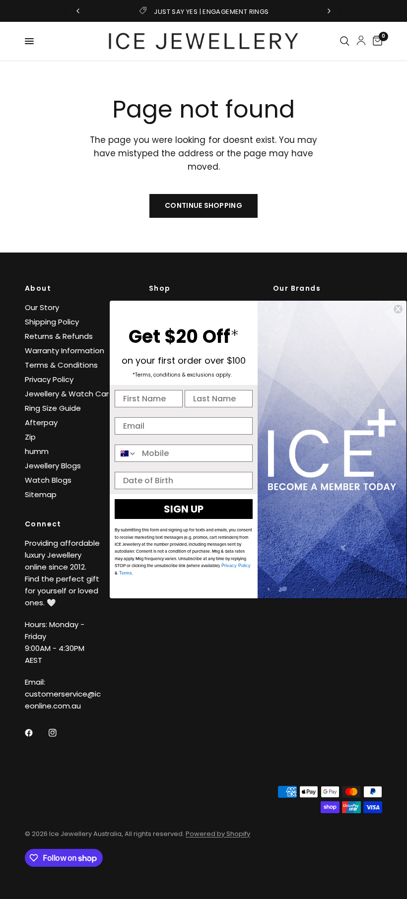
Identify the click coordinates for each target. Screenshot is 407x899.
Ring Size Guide (53, 408)
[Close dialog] (398, 309)
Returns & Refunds (59, 336)
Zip (30, 437)
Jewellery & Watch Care (69, 393)
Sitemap (41, 494)
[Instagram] (59, 733)
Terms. (126, 573)
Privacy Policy (49, 379)
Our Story (42, 307)
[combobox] (126, 453)
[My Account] (361, 40)
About (38, 288)
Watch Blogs (48, 480)
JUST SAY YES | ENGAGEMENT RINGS (211, 11)
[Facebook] (36, 733)
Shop (160, 288)
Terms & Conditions (61, 365)
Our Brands (297, 288)
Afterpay (41, 422)
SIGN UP (184, 509)
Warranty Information (64, 350)
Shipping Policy (52, 322)
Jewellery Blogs (53, 465)
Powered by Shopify (218, 833)
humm (37, 451)
